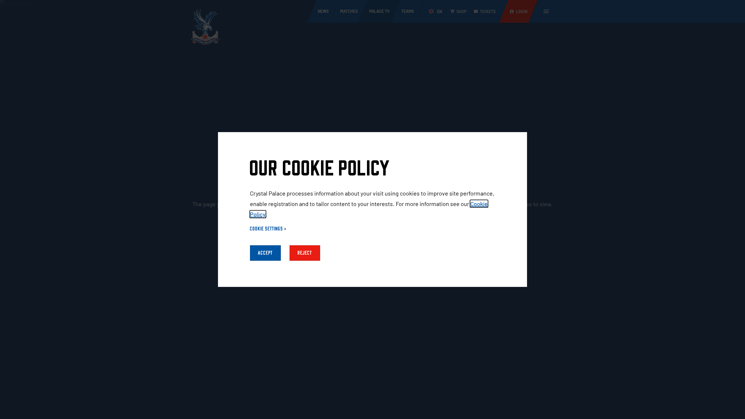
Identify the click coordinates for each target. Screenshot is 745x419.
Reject (305, 253)
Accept (265, 253)
